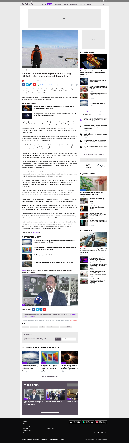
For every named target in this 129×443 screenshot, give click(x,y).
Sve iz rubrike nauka (50, 411)
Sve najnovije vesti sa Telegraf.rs (93, 154)
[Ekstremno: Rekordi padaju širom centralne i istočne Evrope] (27, 264)
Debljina (42, 327)
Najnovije (87, 52)
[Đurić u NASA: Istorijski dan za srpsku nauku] (55, 394)
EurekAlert (35, 232)
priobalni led (33, 327)
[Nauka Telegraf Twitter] (101, 1)
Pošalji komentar (69, 339)
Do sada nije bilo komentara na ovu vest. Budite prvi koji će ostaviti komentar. (35, 339)
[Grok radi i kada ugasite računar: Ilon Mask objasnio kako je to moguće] (84, 208)
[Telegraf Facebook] (98, 1)
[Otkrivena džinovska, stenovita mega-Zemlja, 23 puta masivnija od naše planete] (84, 81)
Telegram (31, 316)
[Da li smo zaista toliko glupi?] (27, 257)
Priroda (24, 70)
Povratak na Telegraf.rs (28, 1)
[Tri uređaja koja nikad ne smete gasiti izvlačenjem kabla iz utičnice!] (93, 183)
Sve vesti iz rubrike (50, 376)
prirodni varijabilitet (66, 327)
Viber (26, 316)
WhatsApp (73, 314)
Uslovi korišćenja (73, 320)
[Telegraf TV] (106, 1)
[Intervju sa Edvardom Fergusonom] (77, 394)
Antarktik (25, 327)
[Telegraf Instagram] (103, 1)
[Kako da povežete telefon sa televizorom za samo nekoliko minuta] (84, 201)
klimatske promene (52, 327)
